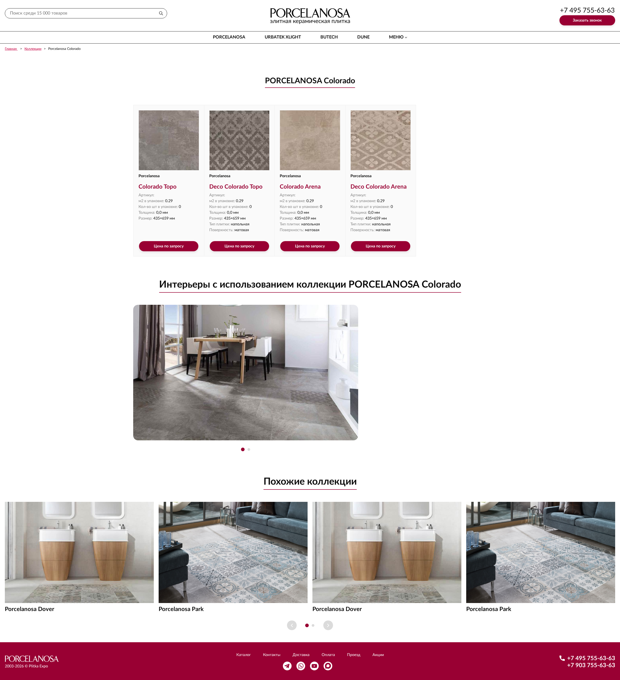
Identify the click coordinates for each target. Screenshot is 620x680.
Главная (11, 49)
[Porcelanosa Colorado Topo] (169, 140)
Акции (378, 655)
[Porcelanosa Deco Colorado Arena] (380, 140)
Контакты (271, 655)
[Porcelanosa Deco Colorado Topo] (239, 140)
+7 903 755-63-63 (591, 665)
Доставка (301, 655)
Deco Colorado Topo (236, 187)
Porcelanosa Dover (29, 609)
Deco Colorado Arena (378, 187)
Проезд (353, 655)
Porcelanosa (229, 37)
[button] (243, 449)
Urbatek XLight (283, 37)
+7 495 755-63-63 (587, 10)
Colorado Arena (300, 187)
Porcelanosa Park (181, 609)
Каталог (243, 655)
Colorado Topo (158, 187)
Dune (363, 37)
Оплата (328, 655)
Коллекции (32, 49)
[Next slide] (328, 625)
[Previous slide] (292, 625)
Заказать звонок (587, 20)
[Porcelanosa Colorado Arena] (310, 140)
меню (396, 37)
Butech (329, 37)
